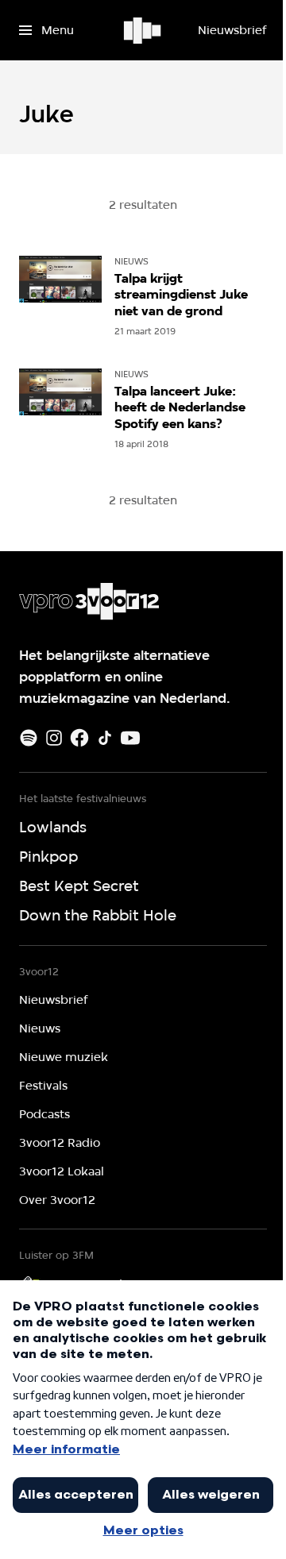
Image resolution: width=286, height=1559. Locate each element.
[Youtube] (130, 737)
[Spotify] (28, 737)
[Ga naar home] (143, 30)
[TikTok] (104, 737)
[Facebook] (79, 737)
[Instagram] (54, 737)
